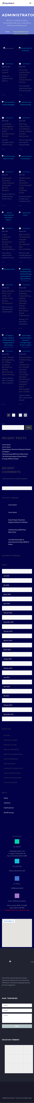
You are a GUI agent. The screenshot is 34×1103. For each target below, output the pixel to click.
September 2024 (8, 636)
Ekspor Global (10, 745)
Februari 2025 (7, 613)
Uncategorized (10, 782)
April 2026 (6, 590)
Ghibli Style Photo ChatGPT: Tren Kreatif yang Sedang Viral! (25, 185)
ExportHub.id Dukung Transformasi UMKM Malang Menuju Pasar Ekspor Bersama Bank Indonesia (26, 303)
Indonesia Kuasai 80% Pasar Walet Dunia (15, 454)
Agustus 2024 (7, 640)
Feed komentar (9, 808)
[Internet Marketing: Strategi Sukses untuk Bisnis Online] (25, 53)
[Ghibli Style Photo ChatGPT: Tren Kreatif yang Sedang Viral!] (25, 161)
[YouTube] (16, 1086)
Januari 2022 (7, 710)
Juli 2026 (6, 576)
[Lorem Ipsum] (8, 53)
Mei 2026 (6, 585)
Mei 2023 (6, 682)
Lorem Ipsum (6, 445)
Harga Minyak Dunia (12, 773)
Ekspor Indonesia (11, 749)
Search (30, 488)
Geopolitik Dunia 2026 (13, 768)
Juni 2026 (6, 580)
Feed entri (7, 803)
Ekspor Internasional (13, 754)
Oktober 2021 (7, 719)
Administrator (9, 63)
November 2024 (8, 627)
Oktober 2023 (7, 668)
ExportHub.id (9, 764)
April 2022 (6, 700)
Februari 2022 (7, 705)
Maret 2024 (7, 650)
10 (20, 415)
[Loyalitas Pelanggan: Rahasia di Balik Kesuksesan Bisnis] (8, 107)
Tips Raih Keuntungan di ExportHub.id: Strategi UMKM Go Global (18, 542)
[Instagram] (13, 1086)
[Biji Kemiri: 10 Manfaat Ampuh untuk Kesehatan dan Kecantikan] (25, 218)
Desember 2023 (8, 663)
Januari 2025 (7, 617)
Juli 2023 (6, 673)
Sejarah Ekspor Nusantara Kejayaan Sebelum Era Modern (18, 521)
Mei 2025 (6, 599)
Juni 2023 (6, 677)
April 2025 (6, 603)
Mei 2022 (6, 696)
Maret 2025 (7, 608)
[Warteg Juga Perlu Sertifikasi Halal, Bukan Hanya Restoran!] (25, 107)
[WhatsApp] (20, 1086)
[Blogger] (18, 1086)
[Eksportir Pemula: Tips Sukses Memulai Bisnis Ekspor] (8, 161)
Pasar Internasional (13, 778)
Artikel (7, 735)
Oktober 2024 (7, 631)
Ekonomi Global (11, 740)
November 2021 (8, 714)
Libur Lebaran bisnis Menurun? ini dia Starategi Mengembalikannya (12, 241)
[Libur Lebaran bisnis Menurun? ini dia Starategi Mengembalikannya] (8, 218)
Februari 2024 (7, 654)
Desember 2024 (8, 622)
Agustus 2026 (7, 571)
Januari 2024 (7, 659)
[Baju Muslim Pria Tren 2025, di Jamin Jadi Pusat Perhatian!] (8, 274)
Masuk (6, 798)
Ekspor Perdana (11, 759)
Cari (3, 424)
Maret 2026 (7, 594)
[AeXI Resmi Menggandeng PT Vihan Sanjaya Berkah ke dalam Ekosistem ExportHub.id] (8, 340)
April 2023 (6, 687)
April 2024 (6, 645)
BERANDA (21, 6)
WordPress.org (9, 812)
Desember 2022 (8, 691)
